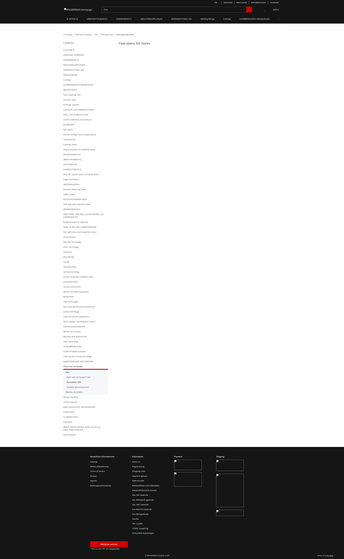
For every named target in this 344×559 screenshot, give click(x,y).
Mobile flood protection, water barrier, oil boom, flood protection (81, 428)
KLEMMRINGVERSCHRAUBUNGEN (78, 85)
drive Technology (71, 247)
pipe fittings (68, 257)
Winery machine (70, 397)
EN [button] (215, 2)
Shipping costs (138, 471)
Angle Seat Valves (71, 179)
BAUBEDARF (68, 124)
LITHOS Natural (70, 402)
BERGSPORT (68, 296)
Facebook (274, 2)
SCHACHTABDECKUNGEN (74, 351)
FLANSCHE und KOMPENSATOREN (78, 109)
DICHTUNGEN (69, 434)
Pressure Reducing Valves (74, 189)
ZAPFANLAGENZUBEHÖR (74, 326)
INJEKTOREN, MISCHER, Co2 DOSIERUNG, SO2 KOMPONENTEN (83, 215)
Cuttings (67, 80)
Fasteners (67, 252)
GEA (67, 372)
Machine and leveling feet (75, 336)
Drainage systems (71, 104)
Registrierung (138, 466)
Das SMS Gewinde (140, 504)
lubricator (67, 422)
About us (136, 462)
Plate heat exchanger (73, 366)
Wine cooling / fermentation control (79, 321)
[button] (259, 9)
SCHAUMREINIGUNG (72, 346)
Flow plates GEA (74, 382)
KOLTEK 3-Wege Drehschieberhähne (79, 134)
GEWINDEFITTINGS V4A (73, 70)
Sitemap (94, 462)
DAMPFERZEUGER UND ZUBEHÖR (78, 361)
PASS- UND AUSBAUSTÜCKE (75, 114)
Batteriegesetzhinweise (100, 485)
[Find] (249, 10)
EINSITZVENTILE (70, 164)
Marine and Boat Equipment (76, 291)
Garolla (135, 519)
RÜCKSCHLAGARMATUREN (75, 199)
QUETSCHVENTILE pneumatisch (77, 119)
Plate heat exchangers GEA (79, 377)
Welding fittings (70, 75)
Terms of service (97, 471)
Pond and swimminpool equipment (79, 306)
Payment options (139, 476)
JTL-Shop (330, 555)
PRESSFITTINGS (70, 90)
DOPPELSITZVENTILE (72, 169)
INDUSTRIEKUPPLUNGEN (74, 65)
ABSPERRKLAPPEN (71, 184)
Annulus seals (69, 99)
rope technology (70, 301)
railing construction (72, 286)
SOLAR (66, 262)
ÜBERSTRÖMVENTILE (72, 159)
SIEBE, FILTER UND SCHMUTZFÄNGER (79, 227)
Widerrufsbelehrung (99, 466)
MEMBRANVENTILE (71, 209)
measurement (69, 237)
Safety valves (69, 194)
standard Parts (70, 267)
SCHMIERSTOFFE (70, 417)
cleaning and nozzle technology (77, 356)
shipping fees (114, 549)
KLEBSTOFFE (68, 412)
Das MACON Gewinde (142, 509)
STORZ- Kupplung (140, 528)
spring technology (71, 272)
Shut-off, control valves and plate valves (81, 174)
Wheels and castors (72, 331)
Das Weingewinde (140, 514)
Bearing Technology (72, 242)
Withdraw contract (109, 544)
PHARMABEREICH (71, 60)
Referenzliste (138, 480)
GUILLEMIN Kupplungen (143, 533)
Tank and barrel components (76, 316)
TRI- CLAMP (137, 523)
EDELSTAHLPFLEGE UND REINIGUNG (79, 407)
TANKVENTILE (69, 139)
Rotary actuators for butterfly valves (79, 149)
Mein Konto (241, 2)
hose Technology (70, 341)
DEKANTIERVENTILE (72, 154)
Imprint (93, 480)
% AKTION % (69, 50)
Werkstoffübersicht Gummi (144, 490)
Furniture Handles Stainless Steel (78, 277)
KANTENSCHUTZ (70, 282)
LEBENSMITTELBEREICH (73, 55)
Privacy (93, 476)
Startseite (228, 2)
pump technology (71, 311)
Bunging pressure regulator (75, 222)
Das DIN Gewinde (140, 495)
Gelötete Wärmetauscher (78, 387)
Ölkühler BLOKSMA (74, 392)
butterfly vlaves (70, 144)
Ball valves (68, 129)
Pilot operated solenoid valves (76, 204)
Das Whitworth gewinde (143, 500)
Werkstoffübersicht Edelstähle (145, 485)
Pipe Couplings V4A (72, 95)
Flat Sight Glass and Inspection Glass (79, 232)
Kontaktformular (258, 2)
